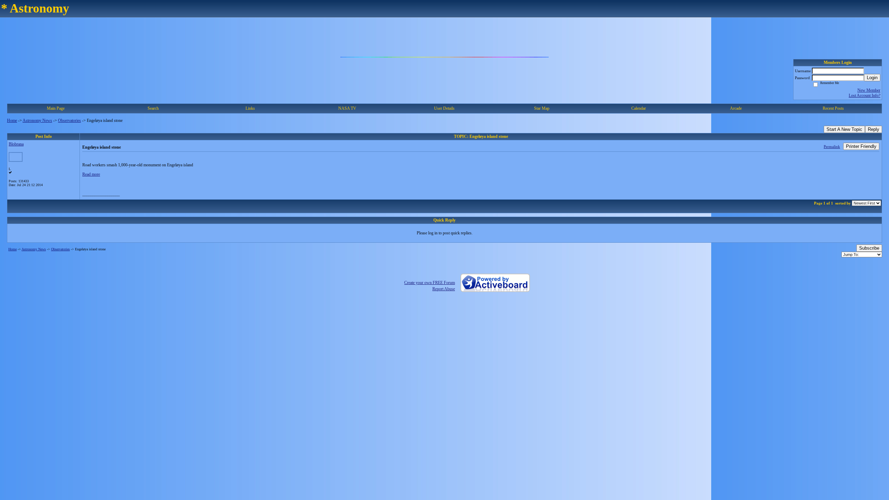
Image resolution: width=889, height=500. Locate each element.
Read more (91, 174)
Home (12, 120)
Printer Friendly (861, 146)
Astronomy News (37, 120)
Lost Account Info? (864, 95)
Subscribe (869, 248)
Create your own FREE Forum (429, 282)
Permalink (832, 146)
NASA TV (347, 108)
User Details (444, 108)
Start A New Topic (844, 129)
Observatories (69, 120)
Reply (873, 129)
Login (872, 77)
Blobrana (16, 144)
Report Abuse (443, 288)
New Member (868, 90)
